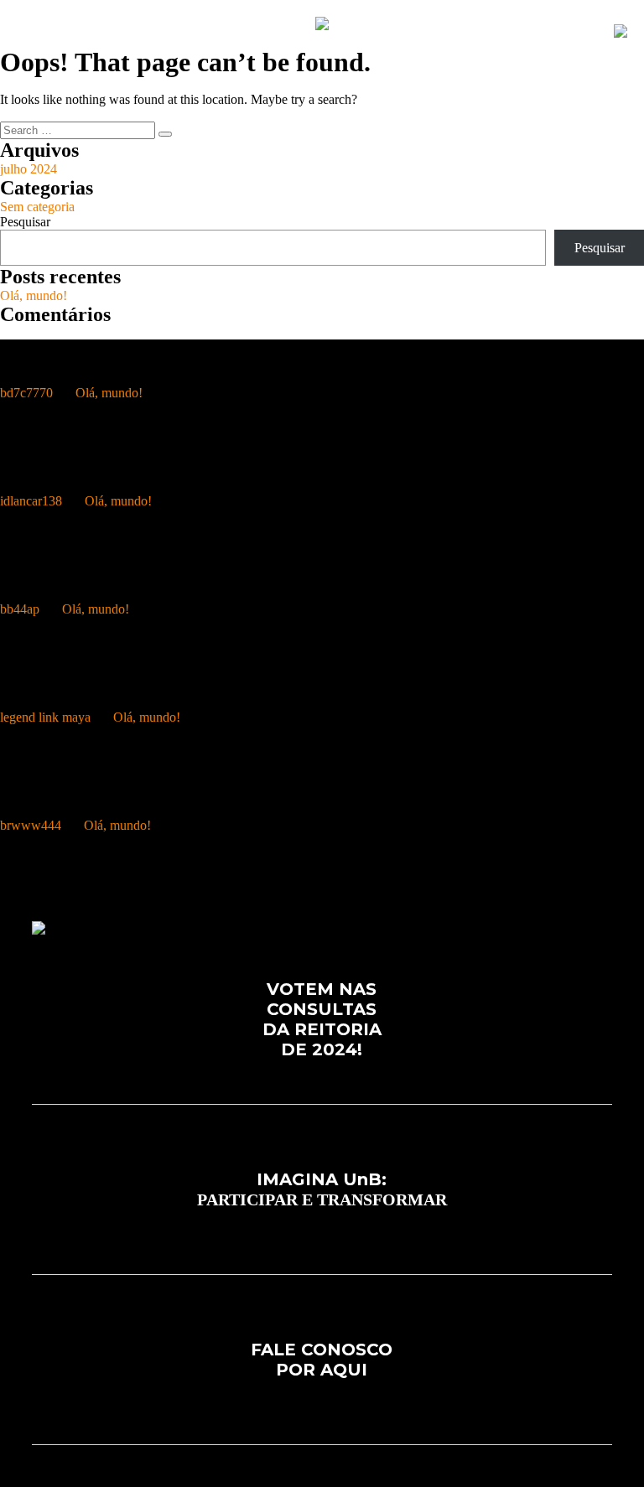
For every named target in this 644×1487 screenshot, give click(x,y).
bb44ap (19, 609)
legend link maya (45, 717)
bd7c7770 (26, 393)
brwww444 (30, 825)
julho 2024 (28, 169)
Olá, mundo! (33, 295)
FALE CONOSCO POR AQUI (321, 1359)
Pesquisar (25, 222)
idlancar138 (31, 501)
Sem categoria (37, 206)
